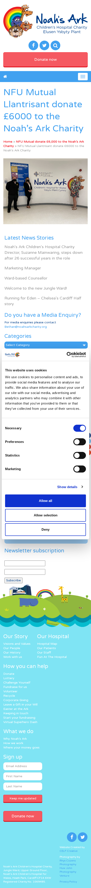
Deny (45, 529)
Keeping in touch (15, 713)
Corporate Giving (15, 700)
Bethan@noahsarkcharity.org (25, 327)
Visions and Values (16, 644)
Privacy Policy (68, 881)
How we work (13, 743)
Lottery (8, 678)
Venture (64, 875)
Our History (12, 652)
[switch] (79, 441)
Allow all (45, 501)
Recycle (9, 696)
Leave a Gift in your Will (20, 704)
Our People (11, 648)
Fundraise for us (15, 687)
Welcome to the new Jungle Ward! (35, 288)
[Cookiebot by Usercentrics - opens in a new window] (66, 355)
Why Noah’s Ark (15, 739)
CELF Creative (69, 850)
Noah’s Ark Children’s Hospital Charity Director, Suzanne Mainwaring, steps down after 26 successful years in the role (43, 252)
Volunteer (10, 691)
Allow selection (45, 515)
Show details (67, 487)
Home (7, 141)
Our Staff (44, 652)
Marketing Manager (22, 268)
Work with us (12, 657)
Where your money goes (21, 747)
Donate (8, 674)
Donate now (45, 59)
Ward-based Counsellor (25, 278)
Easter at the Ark (15, 709)
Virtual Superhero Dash (20, 722)
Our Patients (46, 648)
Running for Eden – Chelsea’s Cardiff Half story (42, 301)
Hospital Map (47, 644)
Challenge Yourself (16, 682)
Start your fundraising (19, 718)
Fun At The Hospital (52, 657)
